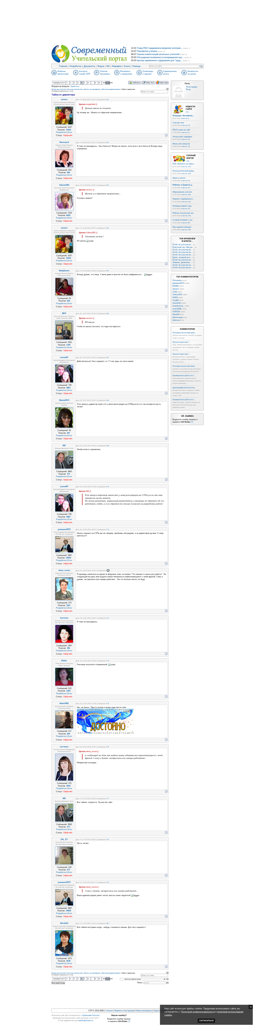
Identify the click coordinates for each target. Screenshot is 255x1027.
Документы (89, 66)
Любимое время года (182, 206)
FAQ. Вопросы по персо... (184, 164)
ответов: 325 (186, 215)
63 (108, 185)
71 (108, 529)
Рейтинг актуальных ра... (184, 213)
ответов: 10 (185, 187)
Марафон (117, 66)
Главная (63, 66)
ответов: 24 (185, 125)
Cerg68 (176, 300)
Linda (175, 292)
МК (108, 66)
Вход (188, 89)
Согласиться (206, 1020)
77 (108, 798)
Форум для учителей (59, 89)
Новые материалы (144, 1010)
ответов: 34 (185, 139)
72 (108, 570)
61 (108, 99)
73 (108, 618)
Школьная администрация (111, 89)
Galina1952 (177, 294)
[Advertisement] (127, 22)
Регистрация (191, 87)
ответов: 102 (186, 201)
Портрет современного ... (184, 199)
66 (108, 313)
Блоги (127, 66)
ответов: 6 (185, 118)
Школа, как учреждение (92, 89)
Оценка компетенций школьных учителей (158, 54)
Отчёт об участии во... (183, 244)
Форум (100, 66)
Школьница (178, 317)
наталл (176, 289)
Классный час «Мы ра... (183, 247)
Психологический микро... (184, 171)
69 (108, 445)
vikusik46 (177, 303)
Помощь (136, 66)
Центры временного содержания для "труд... (159, 60)
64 (108, 228)
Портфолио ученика (147, 51)
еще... (188, 112)
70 (108, 486)
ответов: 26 (185, 208)
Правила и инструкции (124, 1010)
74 (108, 661)
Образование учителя (182, 192)
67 (108, 357)
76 (108, 747)
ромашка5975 (178, 283)
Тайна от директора (128, 89)
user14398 (177, 309)
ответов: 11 (185, 132)
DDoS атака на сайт (181, 130)
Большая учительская (74, 89)
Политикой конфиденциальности (198, 1012)
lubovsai (176, 320)
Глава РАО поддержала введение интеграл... (160, 48)
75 (108, 703)
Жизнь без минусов (181, 144)
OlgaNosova (74, 86)
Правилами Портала (90, 1015)
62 (108, 142)
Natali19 (176, 314)
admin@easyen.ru (86, 1020)
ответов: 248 (186, 229)
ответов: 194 (186, 173)
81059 (175, 297)
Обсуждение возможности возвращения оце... (160, 57)
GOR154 (176, 311)
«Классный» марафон (182, 137)
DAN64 (176, 286)
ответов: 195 (186, 194)
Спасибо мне (178, 123)
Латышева (177, 280)
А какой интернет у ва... (183, 220)
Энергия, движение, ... (183, 262)
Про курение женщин (182, 227)
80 (108, 923)
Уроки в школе (179, 178)
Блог (70, 132)
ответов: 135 (186, 166)
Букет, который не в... (182, 257)
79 (108, 882)
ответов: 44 (185, 180)
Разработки (75, 66)
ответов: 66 (185, 223)
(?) (192, 422)
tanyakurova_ (178, 306)
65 (108, 271)
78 (108, 839)
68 (108, 400)
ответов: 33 (185, 146)
